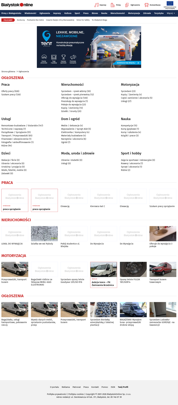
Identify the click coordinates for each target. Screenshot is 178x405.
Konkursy (21, 20)
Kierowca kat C (97, 206)
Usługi (124, 101)
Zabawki (5, 173)
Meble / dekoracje (70, 125)
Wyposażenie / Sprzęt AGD (74, 129)
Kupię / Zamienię (70, 108)
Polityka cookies (76, 394)
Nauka (104, 13)
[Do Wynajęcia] (133, 233)
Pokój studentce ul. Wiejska (70, 245)
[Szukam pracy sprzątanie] (162, 196)
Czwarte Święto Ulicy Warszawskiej (60, 20)
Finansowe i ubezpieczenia (14, 139)
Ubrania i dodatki (70, 160)
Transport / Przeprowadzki (14, 135)
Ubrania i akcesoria (11, 163)
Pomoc (105, 387)
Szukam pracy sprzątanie (162, 206)
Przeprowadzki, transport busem (14, 280)
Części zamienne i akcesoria (135, 98)
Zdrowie (147, 13)
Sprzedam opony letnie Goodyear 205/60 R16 (72, 280)
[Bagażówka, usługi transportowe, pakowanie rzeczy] (14, 309)
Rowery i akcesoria (130, 163)
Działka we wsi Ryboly (42, 243)
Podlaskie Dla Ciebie (35, 20)
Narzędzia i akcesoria (72, 139)
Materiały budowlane (72, 135)
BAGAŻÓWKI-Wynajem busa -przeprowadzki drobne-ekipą (131, 322)
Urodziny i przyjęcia (11, 166)
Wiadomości (30, 13)
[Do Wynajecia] (103, 233)
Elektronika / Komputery (73, 132)
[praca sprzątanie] (15, 196)
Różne (4, 145)
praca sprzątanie (12, 209)
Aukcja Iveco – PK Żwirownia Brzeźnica (103, 283)
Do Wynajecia (97, 243)
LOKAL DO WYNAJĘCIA (12, 243)
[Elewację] (74, 196)
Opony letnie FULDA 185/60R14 (130, 280)
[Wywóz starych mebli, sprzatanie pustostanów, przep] (44, 309)
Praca (85, 13)
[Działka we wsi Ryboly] (44, 233)
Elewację (65, 206)
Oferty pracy (7, 91)
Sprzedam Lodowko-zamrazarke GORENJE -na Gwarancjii (162, 322)
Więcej (170, 13)
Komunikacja (155, 5)
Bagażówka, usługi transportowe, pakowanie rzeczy (14, 322)
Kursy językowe (128, 129)
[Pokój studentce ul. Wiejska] (74, 233)
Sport (77, 13)
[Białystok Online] (17, 5)
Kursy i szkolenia (129, 132)
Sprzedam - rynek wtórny (73, 91)
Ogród (64, 142)
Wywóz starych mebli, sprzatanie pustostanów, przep (43, 322)
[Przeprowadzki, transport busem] (14, 269)
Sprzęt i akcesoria (130, 166)
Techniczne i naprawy (12, 129)
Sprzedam (126, 91)
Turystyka (159, 13)
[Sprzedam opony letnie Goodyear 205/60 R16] (74, 269)
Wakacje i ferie (8, 160)
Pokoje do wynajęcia (71, 104)
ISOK (113, 387)
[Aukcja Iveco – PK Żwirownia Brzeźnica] (103, 269)
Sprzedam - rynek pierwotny (75, 94)
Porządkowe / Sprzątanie (14, 132)
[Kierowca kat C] (103, 196)
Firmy (118, 5)
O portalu (54, 387)
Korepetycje (127, 125)
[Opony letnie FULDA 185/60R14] (133, 269)
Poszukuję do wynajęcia (73, 101)
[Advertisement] (89, 353)
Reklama (66, 387)
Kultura (67, 13)
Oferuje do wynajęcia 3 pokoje (160, 245)
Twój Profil (123, 387)
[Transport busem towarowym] (162, 269)
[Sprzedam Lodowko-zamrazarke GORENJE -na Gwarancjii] (162, 309)
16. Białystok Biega (99, 20)
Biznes (95, 13)
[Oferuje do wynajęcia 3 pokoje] (162, 233)
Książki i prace (128, 135)
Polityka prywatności (56, 394)
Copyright (90, 394)
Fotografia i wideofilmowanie (16, 142)
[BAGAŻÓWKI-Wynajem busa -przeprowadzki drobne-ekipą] (133, 309)
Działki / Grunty (69, 111)
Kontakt (95, 387)
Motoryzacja (134, 13)
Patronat (77, 387)
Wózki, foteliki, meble (12, 170)
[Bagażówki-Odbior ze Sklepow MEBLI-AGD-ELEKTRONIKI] (44, 269)
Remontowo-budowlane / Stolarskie (19, 125)
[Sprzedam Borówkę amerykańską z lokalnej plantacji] (103, 309)
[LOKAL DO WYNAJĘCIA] (14, 233)
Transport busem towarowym (157, 280)
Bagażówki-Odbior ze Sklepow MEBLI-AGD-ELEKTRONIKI (41, 282)
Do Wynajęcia (126, 243)
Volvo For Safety (83, 20)
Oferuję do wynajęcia (71, 98)
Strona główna (8, 71)
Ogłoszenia (135, 5)
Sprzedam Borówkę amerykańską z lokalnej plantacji (102, 322)
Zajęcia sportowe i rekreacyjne (136, 160)
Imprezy (103, 5)
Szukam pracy (8, 94)
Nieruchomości (118, 13)
